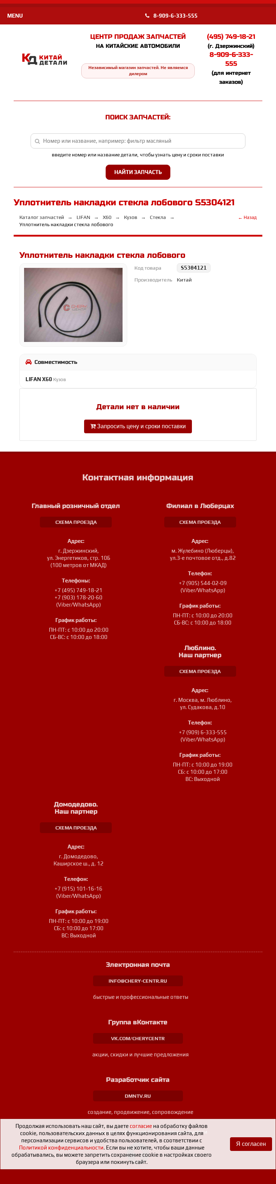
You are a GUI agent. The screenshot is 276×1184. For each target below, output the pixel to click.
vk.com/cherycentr (138, 1038)
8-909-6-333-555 (175, 16)
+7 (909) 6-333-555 (203, 732)
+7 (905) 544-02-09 (203, 583)
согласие (141, 1126)
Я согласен (251, 1144)
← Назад (247, 217)
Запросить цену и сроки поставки (141, 426)
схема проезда (76, 522)
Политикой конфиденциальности (61, 1147)
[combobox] (138, 140)
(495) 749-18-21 (231, 37)
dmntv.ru (138, 1096)
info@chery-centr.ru (138, 981)
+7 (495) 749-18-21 (78, 590)
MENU (15, 16)
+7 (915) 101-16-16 (78, 889)
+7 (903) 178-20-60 (78, 597)
